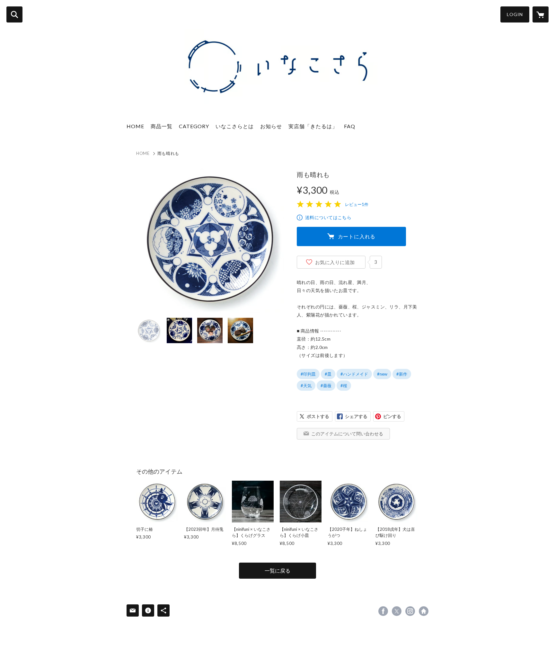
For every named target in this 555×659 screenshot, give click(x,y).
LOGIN (515, 14)
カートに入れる (357, 236)
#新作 (401, 374)
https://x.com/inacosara (396, 611)
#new (382, 374)
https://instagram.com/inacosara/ (410, 611)
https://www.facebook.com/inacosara (383, 611)
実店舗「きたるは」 (313, 126)
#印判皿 (308, 374)
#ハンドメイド (354, 374)
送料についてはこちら (328, 217)
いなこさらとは (235, 126)
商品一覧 (161, 126)
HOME (135, 126)
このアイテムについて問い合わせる (347, 433)
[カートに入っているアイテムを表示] (541, 14)
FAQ (349, 126)
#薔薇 (326, 385)
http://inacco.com (423, 611)
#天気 (306, 385)
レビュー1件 (356, 204)
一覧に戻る (277, 570)
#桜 (343, 385)
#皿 (328, 374)
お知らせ (271, 126)
